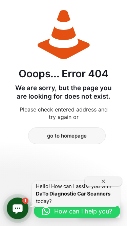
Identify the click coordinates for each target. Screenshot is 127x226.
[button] (17, 208)
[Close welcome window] (103, 181)
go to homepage (67, 135)
